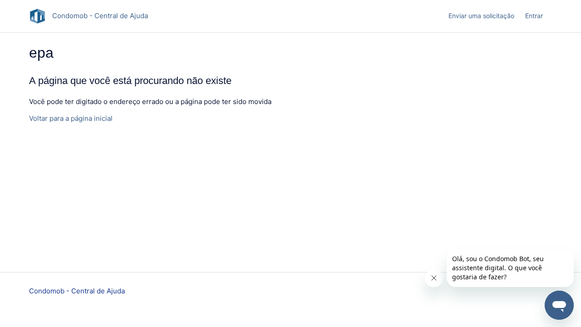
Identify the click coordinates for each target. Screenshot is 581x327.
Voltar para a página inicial (71, 118)
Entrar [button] (534, 16)
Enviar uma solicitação (481, 16)
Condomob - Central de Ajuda (77, 291)
